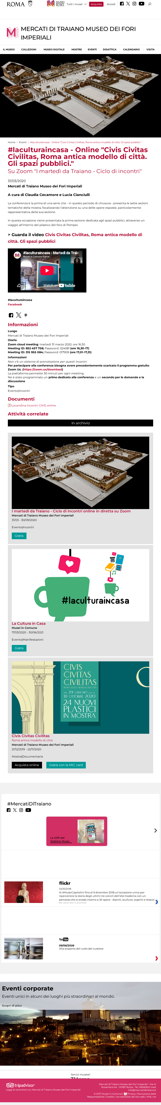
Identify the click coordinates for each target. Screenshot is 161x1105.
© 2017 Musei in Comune (108, 1093)
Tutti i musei (75, 4)
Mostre (76, 49)
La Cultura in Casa (29, 623)
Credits (110, 1096)
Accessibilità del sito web (130, 1096)
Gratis (19, 536)
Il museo (9, 49)
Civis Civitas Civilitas (31, 736)
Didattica (109, 49)
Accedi (111, 4)
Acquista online (27, 765)
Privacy (131, 1093)
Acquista (96, 4)
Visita (150, 49)
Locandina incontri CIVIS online (33, 405)
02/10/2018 (107, 896)
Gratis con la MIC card (66, 765)
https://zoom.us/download (42, 369)
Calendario (131, 49)
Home (11, 142)
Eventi (92, 49)
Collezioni (28, 49)
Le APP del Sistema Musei (60, 839)
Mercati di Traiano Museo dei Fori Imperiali (56, 1089)
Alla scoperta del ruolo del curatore (81, 948)
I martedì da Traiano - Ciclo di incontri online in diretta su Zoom (71, 511)
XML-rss (151, 1096)
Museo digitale (54, 49)
